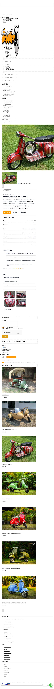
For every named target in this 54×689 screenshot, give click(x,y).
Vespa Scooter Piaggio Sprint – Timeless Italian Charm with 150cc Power (14, 602)
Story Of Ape (7, 115)
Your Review (4, 326)
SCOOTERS (8, 54)
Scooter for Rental (8, 86)
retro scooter (17, 362)
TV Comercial (7, 116)
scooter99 (33, 362)
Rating (3, 328)
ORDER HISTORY (9, 68)
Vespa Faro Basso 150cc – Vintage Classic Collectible (11, 568)
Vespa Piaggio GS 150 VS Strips (7, 464)
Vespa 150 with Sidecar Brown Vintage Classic (9, 429)
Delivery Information (8, 634)
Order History (6, 670)
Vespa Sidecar (6, 655)
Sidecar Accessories (7, 653)
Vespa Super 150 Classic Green (7, 498)
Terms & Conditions (7, 638)
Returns (5, 674)
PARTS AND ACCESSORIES (11, 57)
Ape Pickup (7, 110)
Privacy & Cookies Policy (8, 636)
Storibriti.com (7, 114)
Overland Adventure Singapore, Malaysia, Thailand (8, 101)
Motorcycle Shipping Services (9, 642)
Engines (6, 87)
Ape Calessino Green (5, 395)
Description (7, 189)
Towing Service (7, 659)
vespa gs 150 (6, 362)
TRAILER (7, 52)
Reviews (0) (7, 190)
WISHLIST (8, 70)
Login (5, 664)
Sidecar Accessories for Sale (10, 91)
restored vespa (12, 362)
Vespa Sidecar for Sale (9, 94)
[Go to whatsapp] (50, 685)
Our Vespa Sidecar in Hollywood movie (8, 107)
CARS (7, 56)
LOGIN (7, 66)
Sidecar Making (8, 89)
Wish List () (6, 672)
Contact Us (6, 640)
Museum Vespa (8, 104)
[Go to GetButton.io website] (51, 687)
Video (5, 676)
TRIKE (7, 53)
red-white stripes (28, 362)
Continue (5, 336)
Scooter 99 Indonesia (14, 682)
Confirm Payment (7, 668)
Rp (5, 19)
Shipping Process (8, 95)
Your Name (4, 320)
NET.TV (6, 105)
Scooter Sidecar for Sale (9, 92)
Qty (2, 356)
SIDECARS (8, 51)
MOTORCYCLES (9, 55)
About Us (5, 632)
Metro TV (6, 112)
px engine (22, 362)
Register (5, 666)
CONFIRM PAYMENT (10, 69)
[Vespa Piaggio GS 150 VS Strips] (10, 184)
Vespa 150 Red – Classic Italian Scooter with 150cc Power (11, 533)
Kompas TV (7, 111)
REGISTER (8, 67)
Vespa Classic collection (18, 268)
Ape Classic (7, 108)
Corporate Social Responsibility (7, 122)
